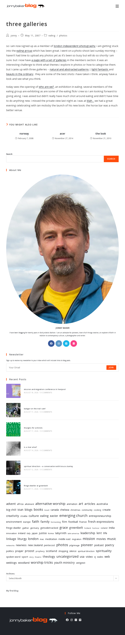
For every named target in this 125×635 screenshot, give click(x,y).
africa (20, 503)
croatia (23, 516)
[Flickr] (73, 343)
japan (35, 533)
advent (11, 504)
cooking (97, 510)
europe (27, 521)
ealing (52, 35)
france (83, 521)
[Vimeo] (66, 343)
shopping (63, 551)
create (107, 510)
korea (51, 533)
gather (25, 527)
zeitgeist (80, 562)
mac (42, 539)
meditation (51, 539)
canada (55, 510)
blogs (28, 509)
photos (63, 35)
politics (10, 551)
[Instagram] (59, 343)
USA (82, 556)
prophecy (40, 551)
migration (76, 539)
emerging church (73, 515)
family (45, 521)
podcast (99, 545)
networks (10, 545)
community (87, 509)
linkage (11, 539)
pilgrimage (74, 545)
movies (101, 539)
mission (89, 538)
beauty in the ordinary (19, 74)
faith (35, 521)
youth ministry (64, 562)
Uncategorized (67, 556)
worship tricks (42, 562)
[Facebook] (51, 343)
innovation (11, 533)
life (105, 533)
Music (111, 539)
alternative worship (50, 503)
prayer (19, 551)
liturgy (22, 539)
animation (72, 503)
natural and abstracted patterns (69, 69)
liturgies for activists (33, 428)
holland (87, 528)
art (81, 503)
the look (100, 133)
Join (111, 367)
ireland (21, 533)
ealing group (24, 50)
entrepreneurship (100, 516)
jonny (14, 35)
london (33, 539)
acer (62, 133)
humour (95, 528)
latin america (73, 533)
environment (14, 522)
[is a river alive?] (13, 448)
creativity (12, 516)
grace (63, 527)
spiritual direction (86, 551)
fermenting (56, 522)
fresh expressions (101, 521)
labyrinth (60, 533)
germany (34, 527)
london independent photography (74, 46)
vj (95, 556)
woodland (23, 562)
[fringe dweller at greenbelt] (13, 487)
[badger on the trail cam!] (13, 410)
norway (24, 133)
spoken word (13, 556)
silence (72, 551)
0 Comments (46, 392)
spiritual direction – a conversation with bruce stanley (48, 466)
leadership (87, 533)
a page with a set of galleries (48, 60)
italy (28, 533)
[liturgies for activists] (13, 429)
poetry (109, 545)
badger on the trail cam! (35, 409)
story (31, 557)
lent (99, 533)
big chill (11, 510)
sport (25, 556)
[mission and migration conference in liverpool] (13, 391)
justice (43, 533)
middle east (64, 539)
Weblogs (11, 562)
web (107, 556)
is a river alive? (30, 447)
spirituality (103, 551)
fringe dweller (13, 527)
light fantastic (100, 69)
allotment (29, 504)
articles (89, 504)
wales (100, 556)
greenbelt (76, 528)
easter (54, 516)
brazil (46, 510)
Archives (10, 573)
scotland (51, 551)
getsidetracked (49, 527)
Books (38, 509)
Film (64, 522)
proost (29, 551)
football (73, 522)
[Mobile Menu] (117, 6)
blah (20, 510)
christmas (75, 509)
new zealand (35, 545)
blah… (90, 101)
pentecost (49, 545)
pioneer (87, 545)
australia (102, 504)
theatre (38, 557)
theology (49, 556)
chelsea (64, 510)
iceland (104, 528)
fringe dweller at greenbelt (36, 486)
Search (9, 154)
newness (21, 545)
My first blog (12, 590)
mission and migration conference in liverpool (45, 389)
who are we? (46, 87)
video (89, 556)
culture (34, 516)
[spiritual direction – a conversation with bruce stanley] (13, 468)
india (112, 528)
